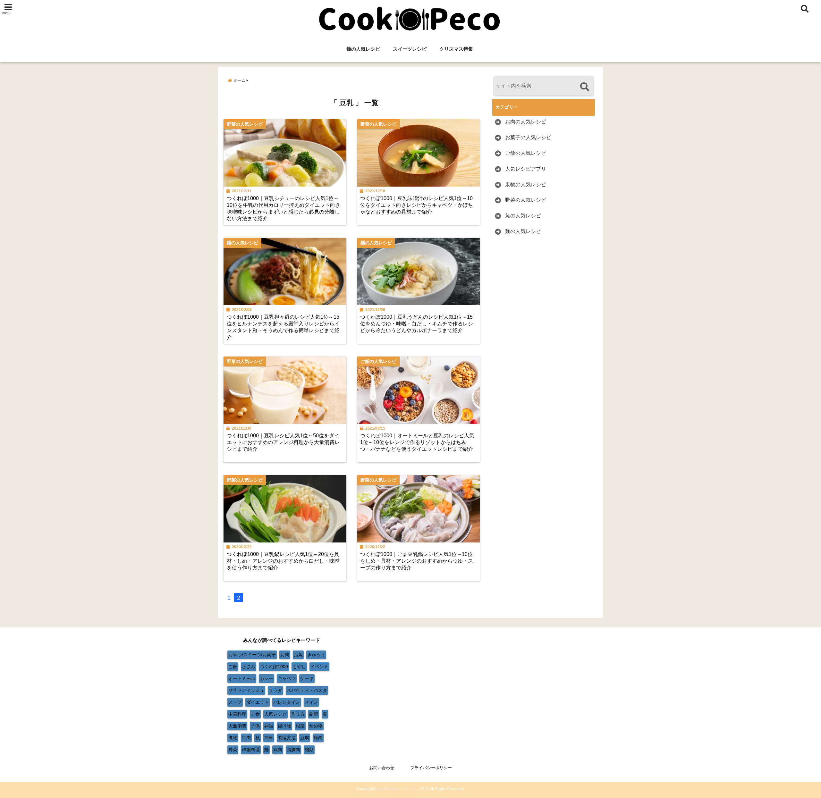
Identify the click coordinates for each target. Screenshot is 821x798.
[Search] (584, 87)
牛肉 (246, 737)
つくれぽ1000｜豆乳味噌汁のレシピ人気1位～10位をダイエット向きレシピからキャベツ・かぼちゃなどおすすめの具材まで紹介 (416, 204)
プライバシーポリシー (431, 767)
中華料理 (237, 714)
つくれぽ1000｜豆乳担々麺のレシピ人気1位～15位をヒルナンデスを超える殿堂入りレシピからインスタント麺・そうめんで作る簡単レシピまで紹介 (283, 327)
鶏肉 (277, 749)
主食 (255, 714)
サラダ (275, 690)
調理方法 (287, 737)
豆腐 (304, 737)
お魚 (298, 654)
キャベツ (287, 678)
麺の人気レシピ (363, 49)
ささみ (248, 666)
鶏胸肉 (293, 749)
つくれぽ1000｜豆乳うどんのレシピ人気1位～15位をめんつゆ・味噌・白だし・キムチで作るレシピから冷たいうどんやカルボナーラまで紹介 (416, 323)
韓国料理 (251, 749)
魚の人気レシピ (523, 215)
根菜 (300, 725)
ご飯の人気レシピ (525, 153)
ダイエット (257, 702)
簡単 (268, 737)
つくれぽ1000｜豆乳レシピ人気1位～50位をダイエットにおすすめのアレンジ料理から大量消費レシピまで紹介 (283, 442)
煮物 (232, 737)
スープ (235, 702)
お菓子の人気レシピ (528, 137)
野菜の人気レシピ (525, 200)
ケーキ (307, 678)
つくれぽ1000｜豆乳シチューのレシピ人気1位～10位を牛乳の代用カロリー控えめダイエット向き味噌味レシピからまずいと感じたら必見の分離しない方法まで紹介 (283, 208)
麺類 (309, 749)
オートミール (241, 678)
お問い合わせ (381, 767)
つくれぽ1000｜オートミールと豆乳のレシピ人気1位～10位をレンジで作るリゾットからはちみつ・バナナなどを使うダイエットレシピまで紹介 (417, 442)
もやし (299, 666)
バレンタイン (286, 702)
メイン (311, 702)
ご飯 (232, 666)
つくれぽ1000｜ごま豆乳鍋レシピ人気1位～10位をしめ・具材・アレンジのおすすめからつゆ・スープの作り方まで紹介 (416, 560)
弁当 (268, 725)
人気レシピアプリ (525, 169)
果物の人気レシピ (525, 184)
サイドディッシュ (246, 690)
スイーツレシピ (410, 49)
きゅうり (316, 654)
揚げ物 (284, 725)
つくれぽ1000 (274, 666)
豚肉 (318, 737)
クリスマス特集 (456, 49)
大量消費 (237, 725)
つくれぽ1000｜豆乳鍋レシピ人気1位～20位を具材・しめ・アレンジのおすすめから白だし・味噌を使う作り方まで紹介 (283, 560)
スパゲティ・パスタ (307, 690)
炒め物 (316, 725)
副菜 (313, 714)
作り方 (298, 714)
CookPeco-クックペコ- (397, 789)
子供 (255, 725)
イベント (319, 666)
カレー (266, 678)
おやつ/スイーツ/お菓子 (252, 654)
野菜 (232, 749)
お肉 (284, 654)
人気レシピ (275, 714)
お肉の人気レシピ (525, 121)
